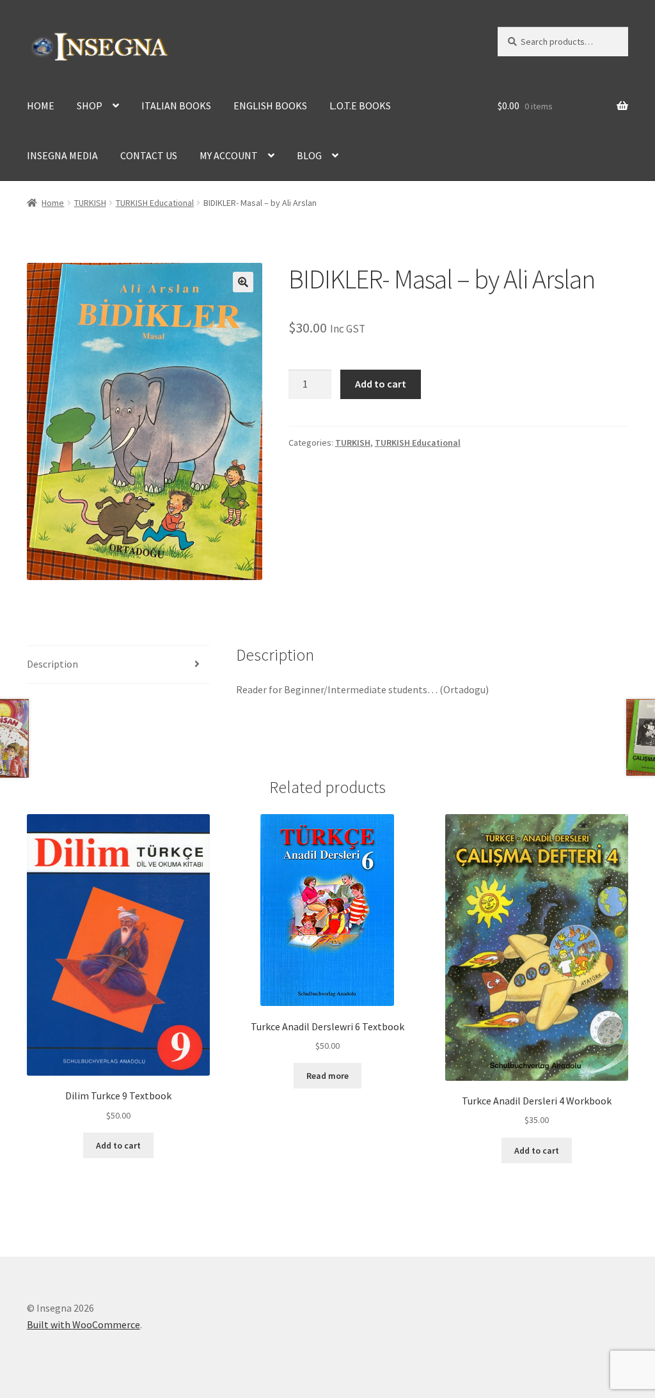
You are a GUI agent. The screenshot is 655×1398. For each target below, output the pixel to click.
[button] (243, 282)
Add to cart (380, 383)
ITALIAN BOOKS (176, 105)
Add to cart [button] (118, 1145)
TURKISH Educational (155, 202)
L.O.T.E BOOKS (360, 105)
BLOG (309, 155)
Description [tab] (52, 663)
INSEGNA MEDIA (62, 155)
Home (53, 202)
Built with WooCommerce (83, 1324)
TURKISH (90, 202)
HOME (40, 105)
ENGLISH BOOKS (270, 105)
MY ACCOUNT (229, 155)
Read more (327, 1075)
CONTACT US (148, 155)
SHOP (89, 105)
